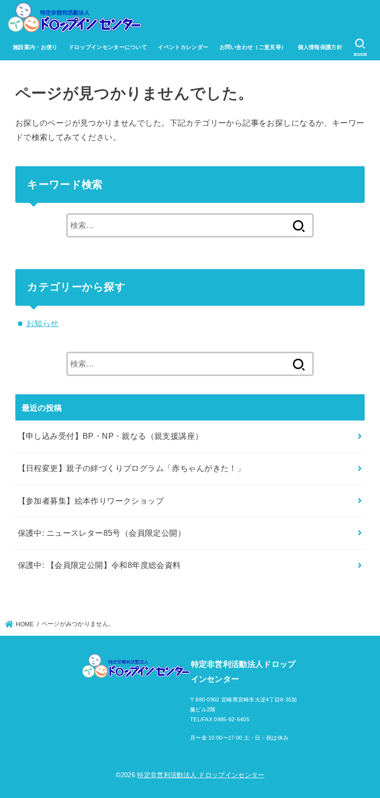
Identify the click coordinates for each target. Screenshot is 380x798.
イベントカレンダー (183, 47)
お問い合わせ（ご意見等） (253, 47)
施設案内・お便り (35, 47)
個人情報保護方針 (320, 47)
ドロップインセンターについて (108, 47)
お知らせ (42, 323)
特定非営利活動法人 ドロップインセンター (200, 775)
